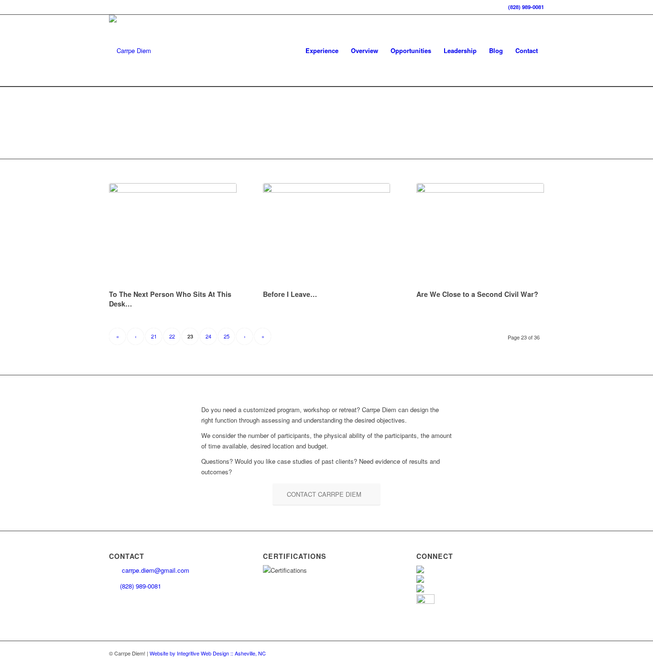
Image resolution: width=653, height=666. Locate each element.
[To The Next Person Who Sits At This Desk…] (173, 234)
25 (226, 336)
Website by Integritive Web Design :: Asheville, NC (208, 653)
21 (154, 336)
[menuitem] (322, 51)
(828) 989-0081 (526, 7)
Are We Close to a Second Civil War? (477, 294)
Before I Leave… (290, 294)
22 (172, 336)
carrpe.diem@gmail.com (154, 570)
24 (208, 336)
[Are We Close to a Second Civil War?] (480, 234)
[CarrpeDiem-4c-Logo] (130, 51)
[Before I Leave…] (327, 234)
